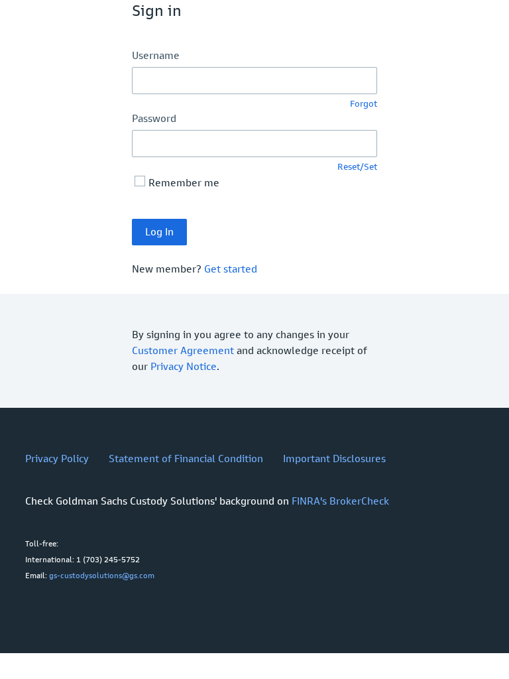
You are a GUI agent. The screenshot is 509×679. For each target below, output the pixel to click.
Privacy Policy (57, 458)
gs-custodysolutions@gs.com (101, 575)
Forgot (363, 103)
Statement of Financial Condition (186, 458)
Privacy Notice (183, 366)
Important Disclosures (334, 458)
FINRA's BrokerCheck (340, 501)
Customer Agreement (183, 350)
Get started (230, 269)
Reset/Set (357, 166)
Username (156, 55)
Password (154, 118)
